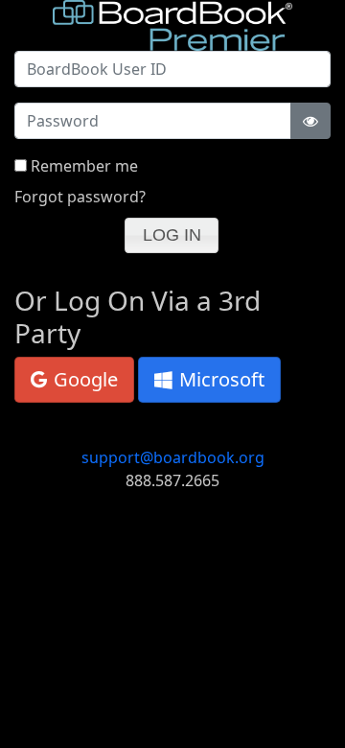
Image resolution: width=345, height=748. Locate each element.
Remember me (84, 165)
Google (83, 379)
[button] (171, 235)
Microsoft (219, 379)
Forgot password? (80, 196)
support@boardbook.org (172, 457)
